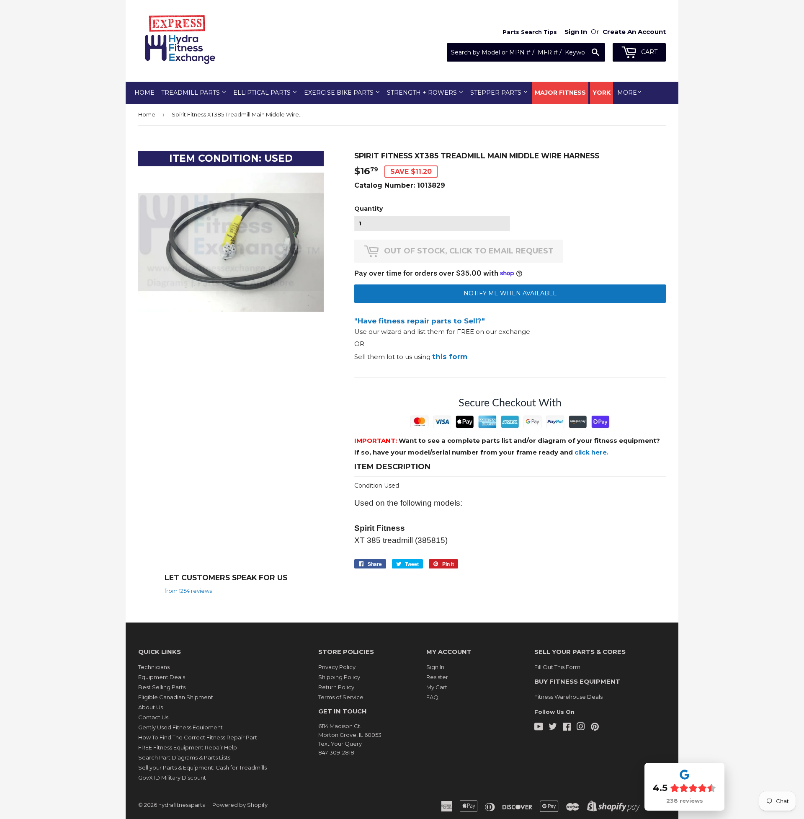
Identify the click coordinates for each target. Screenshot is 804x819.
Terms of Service (340, 697)
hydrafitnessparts (181, 804)
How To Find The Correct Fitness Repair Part (197, 737)
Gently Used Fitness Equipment (180, 727)
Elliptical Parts (262, 92)
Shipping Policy (339, 677)
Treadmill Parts (191, 92)
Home (144, 92)
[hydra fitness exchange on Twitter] (553, 727)
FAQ (432, 697)
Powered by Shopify (240, 804)
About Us (150, 707)
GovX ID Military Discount (172, 777)
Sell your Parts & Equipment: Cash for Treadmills (202, 767)
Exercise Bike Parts (339, 92)
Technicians (154, 667)
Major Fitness (560, 92)
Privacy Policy (337, 667)
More (627, 92)
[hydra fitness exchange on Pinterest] (594, 727)
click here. (591, 452)
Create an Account (634, 32)
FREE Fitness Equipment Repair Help (187, 747)
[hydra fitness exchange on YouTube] (538, 727)
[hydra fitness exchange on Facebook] (566, 727)
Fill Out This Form (557, 667)
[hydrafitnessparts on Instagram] (581, 727)
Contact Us (153, 717)
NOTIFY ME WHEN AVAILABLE (510, 293)
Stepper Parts (496, 92)
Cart (648, 52)
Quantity (368, 208)
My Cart (436, 687)
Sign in (575, 32)
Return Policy (336, 687)
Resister (437, 677)
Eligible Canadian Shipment (175, 697)
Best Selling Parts (162, 687)
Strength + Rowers (423, 92)
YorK (602, 92)
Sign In (435, 667)
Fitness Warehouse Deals (568, 696)
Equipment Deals (161, 677)
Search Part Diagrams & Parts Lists (184, 757)
